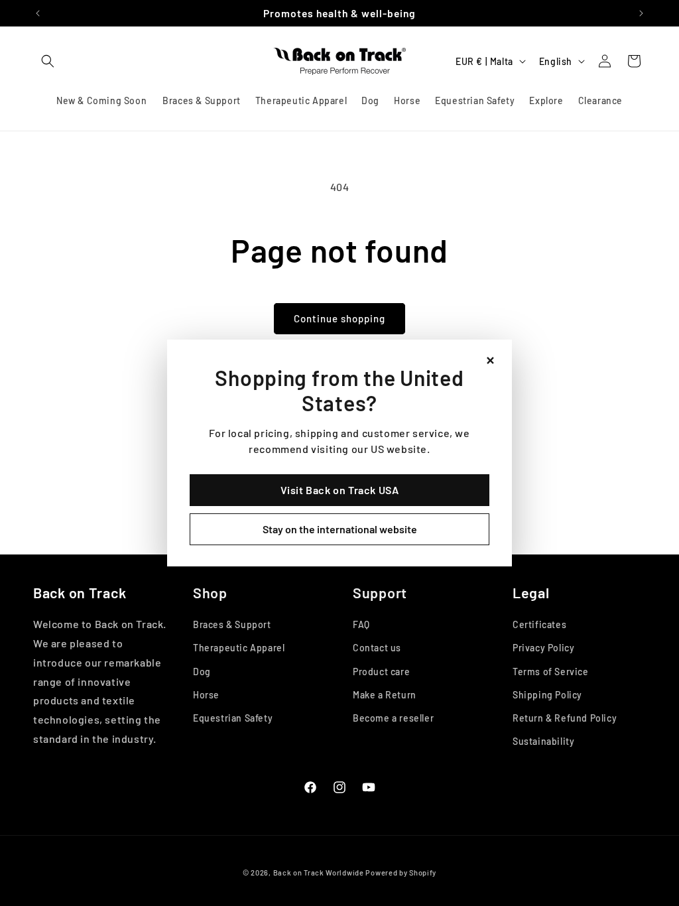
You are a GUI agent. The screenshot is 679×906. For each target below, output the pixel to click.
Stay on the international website (340, 529)
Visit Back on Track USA (339, 490)
